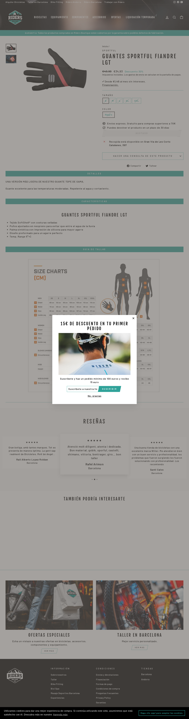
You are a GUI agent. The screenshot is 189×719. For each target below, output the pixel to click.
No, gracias (94, 395)
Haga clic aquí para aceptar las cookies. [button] (162, 713)
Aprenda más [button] (60, 714)
